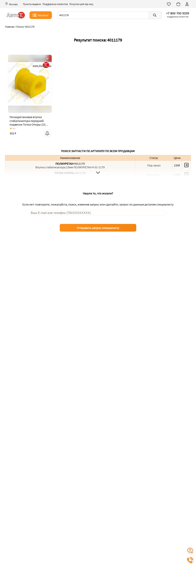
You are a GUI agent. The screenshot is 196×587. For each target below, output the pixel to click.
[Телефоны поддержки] (190, 560)
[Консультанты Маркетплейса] (190, 550)
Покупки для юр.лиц (81, 4)
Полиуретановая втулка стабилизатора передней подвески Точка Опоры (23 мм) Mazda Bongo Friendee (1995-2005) (27, 124)
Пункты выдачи (32, 4)
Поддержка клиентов (55, 4)
